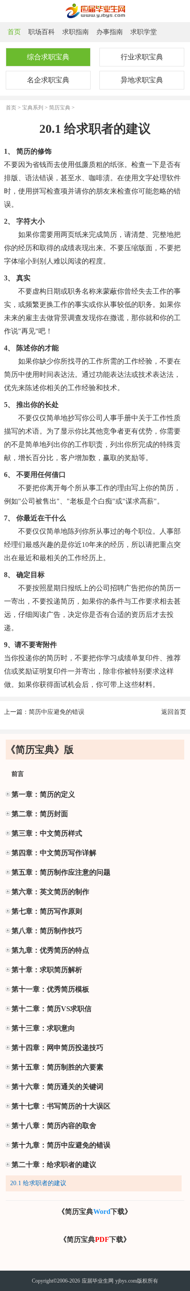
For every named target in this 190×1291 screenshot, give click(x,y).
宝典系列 (32, 108)
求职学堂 (143, 31)
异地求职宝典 (142, 80)
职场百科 (41, 31)
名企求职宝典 (48, 80)
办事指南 (109, 31)
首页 (14, 31)
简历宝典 (59, 108)
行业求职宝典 (142, 57)
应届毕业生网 (98, 1281)
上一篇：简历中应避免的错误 (44, 712)
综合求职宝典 (48, 57)
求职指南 (75, 31)
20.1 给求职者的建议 (38, 1183)
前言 (17, 774)
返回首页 (173, 712)
